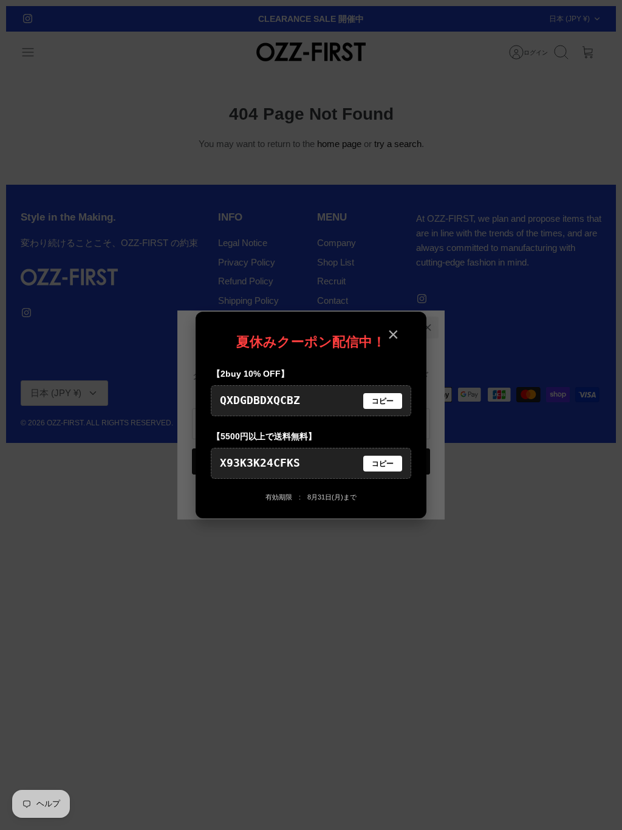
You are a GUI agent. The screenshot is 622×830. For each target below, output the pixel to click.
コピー (383, 401)
